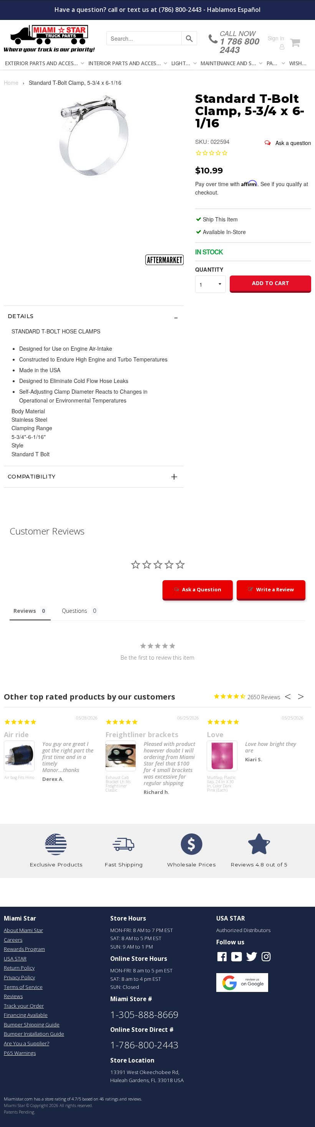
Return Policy (19, 967)
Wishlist (300, 63)
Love (215, 734)
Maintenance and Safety (230, 63)
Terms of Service (23, 986)
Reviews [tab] (24, 610)
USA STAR (15, 958)
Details (20, 316)
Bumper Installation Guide (34, 1033)
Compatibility (32, 476)
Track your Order (24, 1005)
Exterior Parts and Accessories (43, 63)
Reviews (13, 996)
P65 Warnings (20, 1052)
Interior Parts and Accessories (126, 63)
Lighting (182, 63)
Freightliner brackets (141, 734)
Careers (13, 939)
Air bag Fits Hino (19, 778)
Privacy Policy (19, 977)
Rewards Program (24, 948)
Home (11, 82)
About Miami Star (23, 930)
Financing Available (26, 1014)
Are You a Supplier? (26, 1043)
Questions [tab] (74, 610)
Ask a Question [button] (201, 589)
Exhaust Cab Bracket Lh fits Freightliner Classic (118, 784)
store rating (55, 1099)
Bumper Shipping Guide (32, 1024)
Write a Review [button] (275, 589)
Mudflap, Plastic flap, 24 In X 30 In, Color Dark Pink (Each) (221, 784)
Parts (274, 63)
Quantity (209, 269)
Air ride (16, 734)
